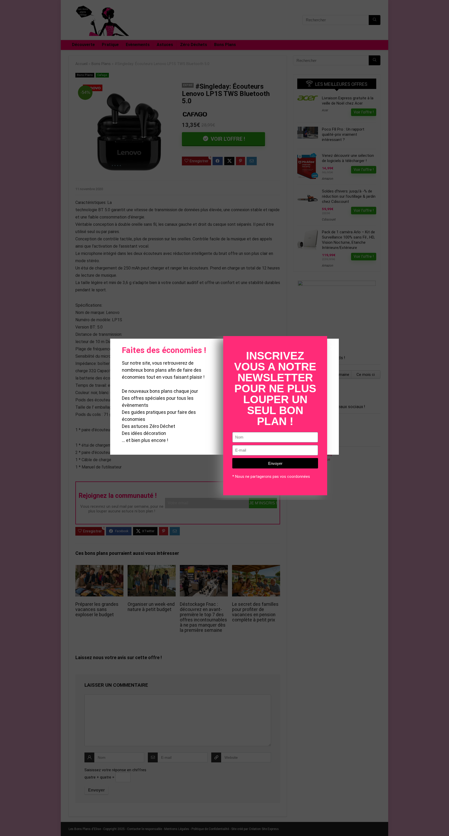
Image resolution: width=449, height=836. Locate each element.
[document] (224, 418)
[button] (332, 348)
